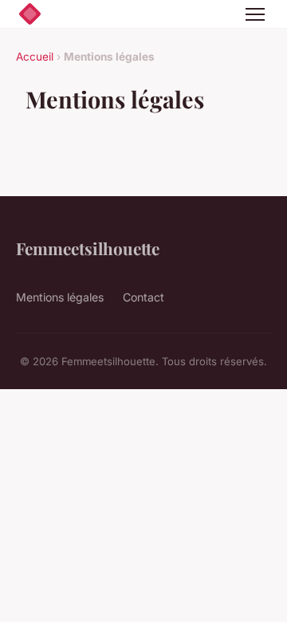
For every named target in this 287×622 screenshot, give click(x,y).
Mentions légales (60, 297)
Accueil (34, 56)
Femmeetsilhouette (87, 248)
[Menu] (255, 14)
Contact (143, 297)
